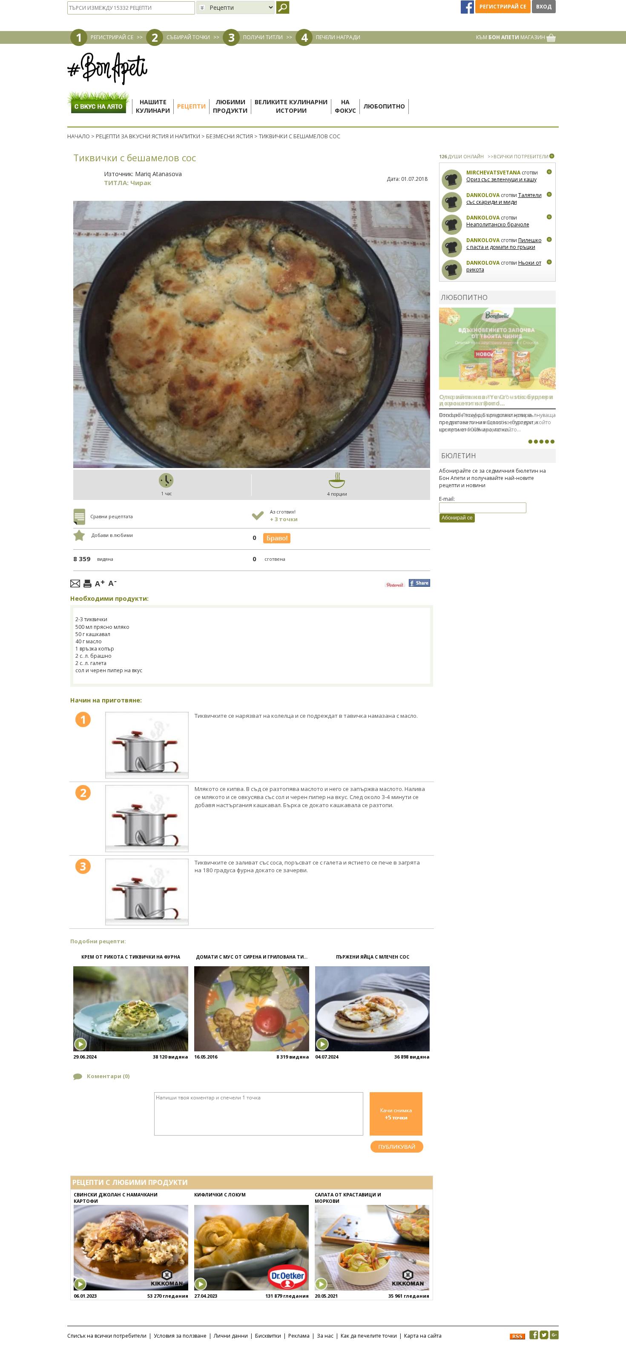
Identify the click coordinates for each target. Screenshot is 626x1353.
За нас (325, 1335)
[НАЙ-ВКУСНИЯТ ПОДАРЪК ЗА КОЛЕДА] (541, 442)
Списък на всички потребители (106, 1335)
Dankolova (483, 195)
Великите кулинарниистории (291, 106)
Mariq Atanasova (158, 174)
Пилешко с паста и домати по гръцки (504, 244)
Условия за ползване (180, 1335)
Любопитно (384, 106)
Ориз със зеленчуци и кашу (501, 179)
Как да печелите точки (369, 1335)
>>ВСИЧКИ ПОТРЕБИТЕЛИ (518, 156)
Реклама (299, 1335)
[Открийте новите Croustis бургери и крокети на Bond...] (536, 442)
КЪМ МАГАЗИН (511, 37)
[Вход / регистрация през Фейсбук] (468, 6)
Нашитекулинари (153, 106)
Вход (543, 6)
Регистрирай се (503, 6)
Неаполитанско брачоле (497, 224)
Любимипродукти (230, 106)
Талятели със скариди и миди (504, 198)
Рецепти (191, 106)
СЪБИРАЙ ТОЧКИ (188, 37)
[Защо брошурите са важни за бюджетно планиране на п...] (552, 442)
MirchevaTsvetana (493, 172)
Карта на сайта (423, 1335)
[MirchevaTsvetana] (452, 179)
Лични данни (231, 1335)
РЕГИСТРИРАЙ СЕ (112, 37)
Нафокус (345, 106)
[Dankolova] (452, 202)
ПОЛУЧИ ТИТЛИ (263, 37)
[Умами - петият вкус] (547, 442)
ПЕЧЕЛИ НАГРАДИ (338, 37)
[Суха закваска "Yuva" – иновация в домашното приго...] (530, 442)
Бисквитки (268, 1335)
